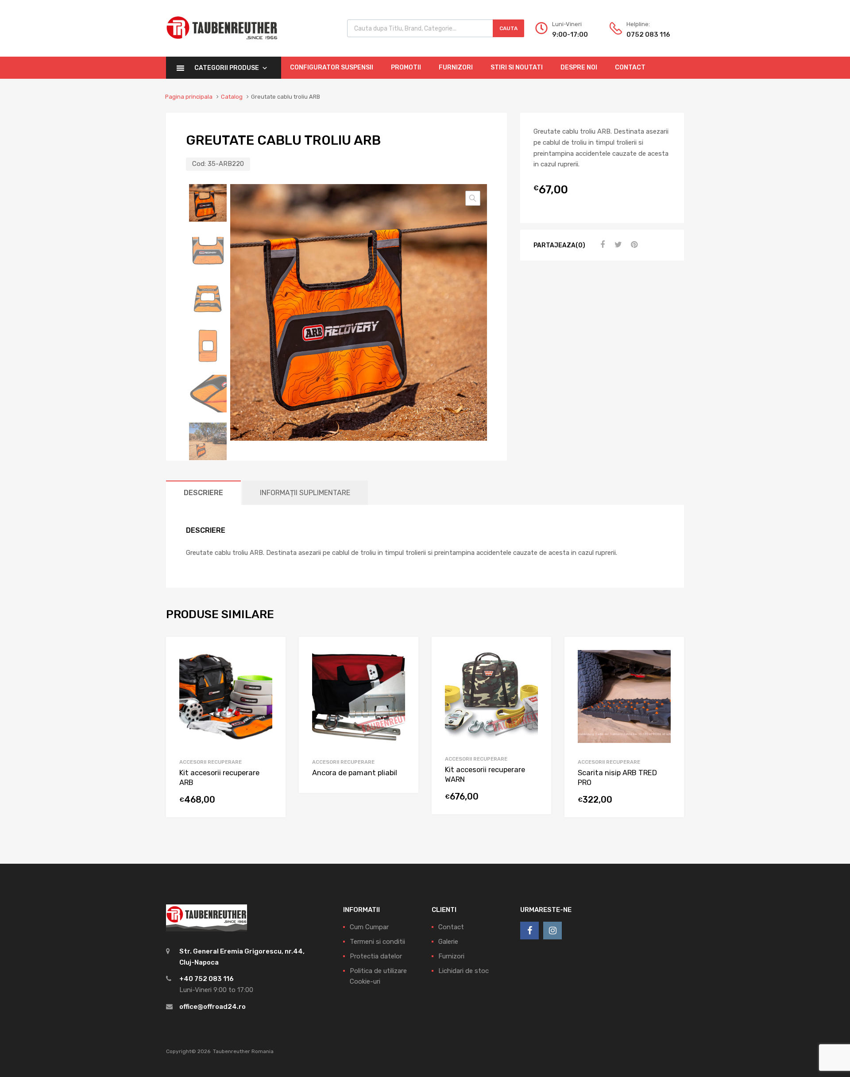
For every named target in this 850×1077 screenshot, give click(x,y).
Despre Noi (578, 67)
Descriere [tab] (203, 492)
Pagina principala (188, 96)
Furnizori (456, 67)
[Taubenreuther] (222, 44)
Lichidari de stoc (463, 971)
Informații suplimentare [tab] (305, 492)
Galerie (448, 942)
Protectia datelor (376, 956)
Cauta (508, 28)
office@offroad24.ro (212, 1007)
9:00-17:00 (570, 34)
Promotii (406, 67)
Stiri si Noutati (517, 67)
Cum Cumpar (369, 927)
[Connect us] (529, 930)
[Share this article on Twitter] (617, 244)
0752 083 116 (648, 34)
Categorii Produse (226, 68)
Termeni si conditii (377, 942)
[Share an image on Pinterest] (633, 244)
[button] (472, 198)
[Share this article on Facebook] (601, 244)
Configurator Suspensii (331, 67)
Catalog (232, 96)
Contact (630, 67)
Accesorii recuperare (210, 762)
